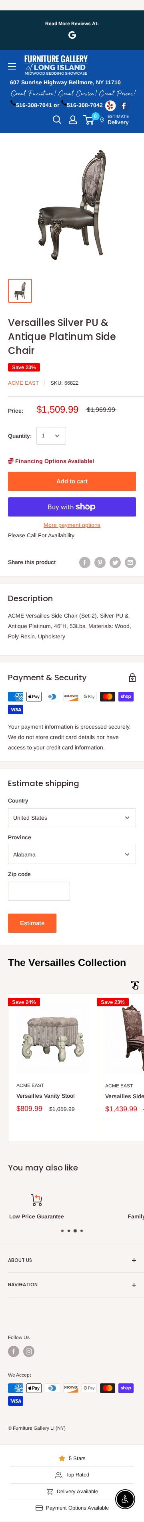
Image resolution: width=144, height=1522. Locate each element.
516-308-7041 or (37, 105)
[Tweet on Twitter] (115, 562)
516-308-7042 (85, 105)
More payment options (72, 525)
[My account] (73, 119)
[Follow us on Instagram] (28, 1351)
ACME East (23, 383)
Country (18, 800)
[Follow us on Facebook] (13, 1351)
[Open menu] (12, 66)
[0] (89, 120)
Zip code (19, 874)
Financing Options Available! (54, 461)
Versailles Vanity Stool (45, 1096)
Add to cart (72, 481)
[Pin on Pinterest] (100, 562)
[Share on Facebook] (84, 562)
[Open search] (57, 119)
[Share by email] (130, 562)
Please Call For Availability (41, 535)
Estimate (32, 923)
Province (19, 837)
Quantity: (20, 436)
